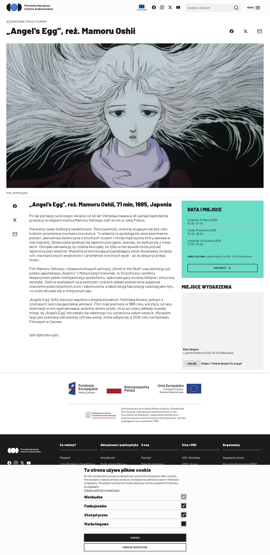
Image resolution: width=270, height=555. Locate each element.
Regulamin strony (233, 457)
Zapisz (135, 537)
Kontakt (146, 457)
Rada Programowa (152, 464)
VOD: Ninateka (191, 457)
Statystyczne (96, 515)
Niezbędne (93, 497)
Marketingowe (96, 524)
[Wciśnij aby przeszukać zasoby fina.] (236, 8)
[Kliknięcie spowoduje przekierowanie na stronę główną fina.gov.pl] (29, 7)
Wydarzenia (15, 21)
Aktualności (107, 457)
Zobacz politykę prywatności (102, 490)
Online (192, 363)
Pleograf (65, 457)
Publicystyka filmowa (113, 464)
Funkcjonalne (95, 506)
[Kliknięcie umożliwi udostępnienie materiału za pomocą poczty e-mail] (259, 31)
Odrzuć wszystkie (135, 547)
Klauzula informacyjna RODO (240, 464)
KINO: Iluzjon (190, 464)
